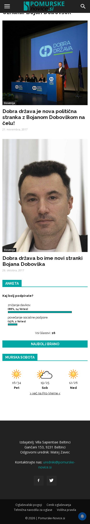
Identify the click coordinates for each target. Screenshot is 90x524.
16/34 (16, 385)
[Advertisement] (45, 61)
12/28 (73, 385)
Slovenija (9, 250)
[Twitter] (51, 480)
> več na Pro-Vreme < (45, 393)
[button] (83, 6)
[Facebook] (38, 480)
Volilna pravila (66, 510)
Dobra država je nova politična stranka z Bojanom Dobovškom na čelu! (43, 117)
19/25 (45, 385)
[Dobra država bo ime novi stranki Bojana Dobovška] (45, 195)
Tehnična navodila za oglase (33, 510)
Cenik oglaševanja (59, 505)
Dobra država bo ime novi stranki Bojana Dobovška (42, 261)
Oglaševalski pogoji (28, 505)
